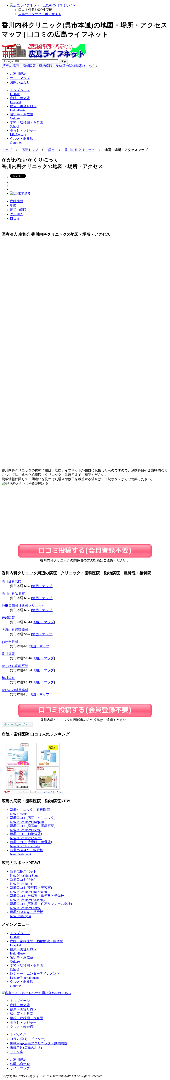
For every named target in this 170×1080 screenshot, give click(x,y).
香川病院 (8, 654)
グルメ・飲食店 (21, 1027)
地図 (13, 205)
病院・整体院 (20, 1005)
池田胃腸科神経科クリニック (23, 606)
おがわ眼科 (10, 642)
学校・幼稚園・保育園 (26, 1018)
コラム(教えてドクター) (27, 1039)
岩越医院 (8, 618)
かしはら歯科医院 (15, 666)
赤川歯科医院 (12, 581)
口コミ (15, 218)
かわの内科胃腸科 (15, 690)
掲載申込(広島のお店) (26, 1047)
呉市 (51, 150)
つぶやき (16, 214)
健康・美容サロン (23, 1009)
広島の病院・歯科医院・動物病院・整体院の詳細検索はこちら (49, 66)
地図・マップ (42, 586)
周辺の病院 (18, 210)
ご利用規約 (18, 73)
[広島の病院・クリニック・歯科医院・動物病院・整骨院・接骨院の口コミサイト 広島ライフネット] (44, 57)
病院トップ (30, 150)
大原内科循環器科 (15, 630)
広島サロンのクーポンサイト (39, 14)
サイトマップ (20, 78)
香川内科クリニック (80, 150)
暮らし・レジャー (23, 1022)
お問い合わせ (20, 82)
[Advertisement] (36, 376)
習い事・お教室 (21, 1013)
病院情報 (16, 201)
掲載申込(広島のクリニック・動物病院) (39, 1043)
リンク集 (16, 1052)
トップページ (20, 1000)
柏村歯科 (8, 678)
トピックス (18, 1034)
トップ (7, 150)
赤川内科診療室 (13, 593)
